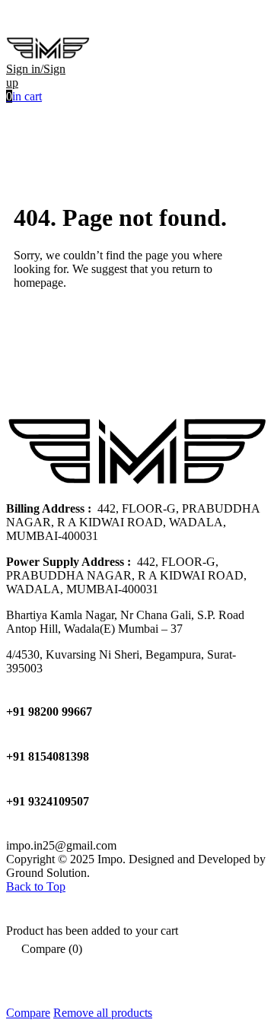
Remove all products (102, 1012)
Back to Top (35, 886)
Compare (28, 1012)
